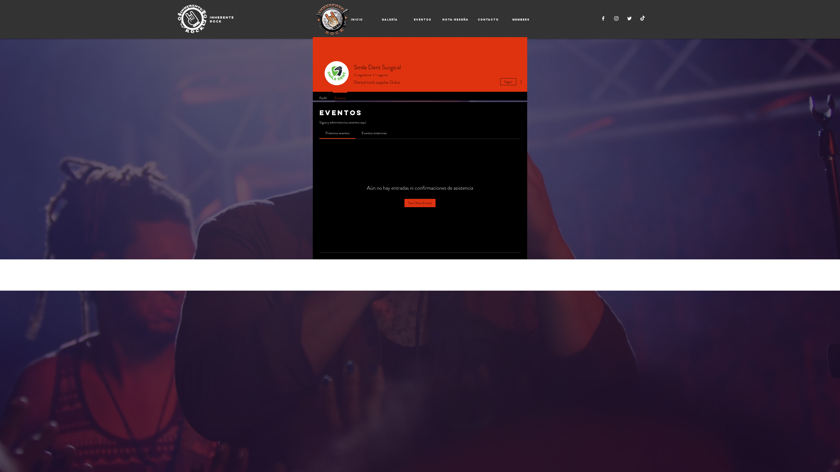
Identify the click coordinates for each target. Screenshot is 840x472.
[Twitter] (629, 18)
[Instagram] (616, 18)
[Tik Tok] (643, 18)
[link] (338, 132)
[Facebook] (603, 18)
